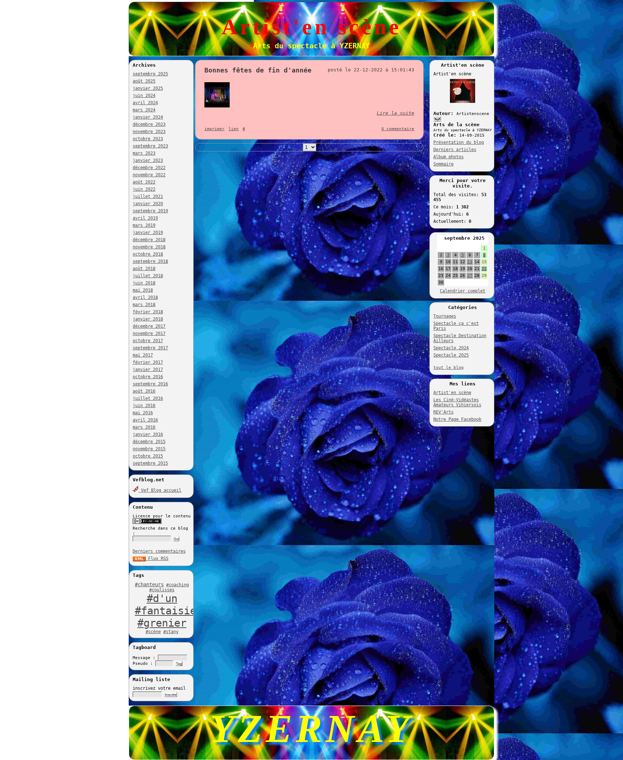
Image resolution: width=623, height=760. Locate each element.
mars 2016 (144, 427)
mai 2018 (143, 290)
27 (469, 275)
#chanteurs (149, 584)
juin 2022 (144, 189)
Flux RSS (157, 558)
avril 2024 (145, 102)
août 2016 (144, 391)
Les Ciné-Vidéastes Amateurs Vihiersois (457, 402)
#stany (170, 631)
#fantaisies (168, 611)
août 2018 (144, 268)
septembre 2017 (150, 347)
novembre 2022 (149, 174)
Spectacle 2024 (451, 347)
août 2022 (144, 182)
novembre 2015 (149, 448)
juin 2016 (144, 405)
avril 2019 (145, 218)
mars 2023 (144, 153)
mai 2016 (143, 412)
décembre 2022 (149, 167)
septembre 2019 (150, 210)
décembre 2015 (149, 441)
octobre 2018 (148, 254)
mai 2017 (143, 355)
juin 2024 (144, 95)
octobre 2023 (148, 138)
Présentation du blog (458, 142)
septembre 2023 (150, 146)
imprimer (214, 129)
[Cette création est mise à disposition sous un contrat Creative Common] (147, 523)
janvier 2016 (148, 434)
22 (484, 268)
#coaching (177, 584)
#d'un (162, 598)
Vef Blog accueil (159, 490)
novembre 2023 (149, 131)
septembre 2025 (150, 73)
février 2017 (148, 362)
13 (469, 262)
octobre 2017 (148, 340)
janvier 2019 (148, 232)
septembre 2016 (150, 383)
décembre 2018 (149, 239)
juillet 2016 (148, 398)
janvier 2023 (148, 160)
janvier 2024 (148, 117)
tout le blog (448, 367)
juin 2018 (144, 283)
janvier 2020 (148, 203)
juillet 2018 (148, 275)
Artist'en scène (452, 392)
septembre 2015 (150, 463)
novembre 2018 (149, 246)
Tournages (444, 316)
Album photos (448, 156)
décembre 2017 (149, 326)
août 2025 (144, 81)
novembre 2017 (149, 333)
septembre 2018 (150, 261)
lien (234, 129)
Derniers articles (454, 149)
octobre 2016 (148, 376)
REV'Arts (443, 412)
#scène (153, 631)
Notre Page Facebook (457, 419)
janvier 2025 (148, 88)
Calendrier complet (462, 290)
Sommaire (443, 164)
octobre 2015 (148, 456)
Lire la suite (395, 113)
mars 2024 (144, 109)
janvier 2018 (148, 319)
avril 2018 (145, 297)
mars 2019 (144, 225)
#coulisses (161, 589)
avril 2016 (145, 420)
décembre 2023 (149, 124)
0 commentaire (397, 129)
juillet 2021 (148, 196)
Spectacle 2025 (451, 355)
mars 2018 (144, 304)
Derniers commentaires (159, 551)
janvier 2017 (148, 369)
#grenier (161, 623)
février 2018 (148, 311)
